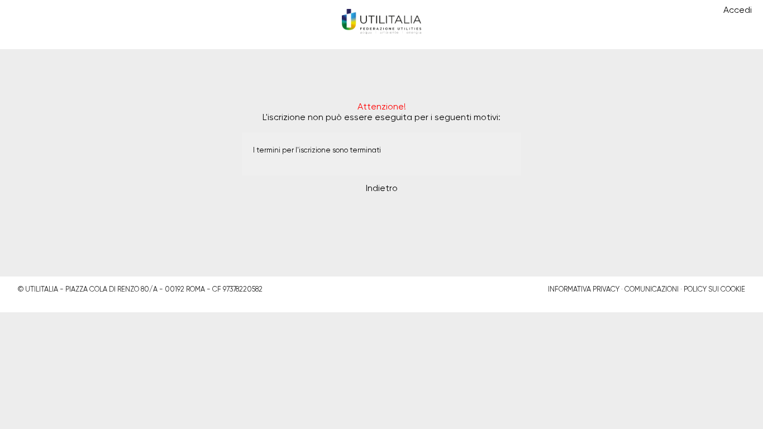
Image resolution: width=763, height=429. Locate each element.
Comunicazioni (651, 289)
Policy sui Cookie (714, 289)
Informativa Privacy (583, 289)
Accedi (737, 10)
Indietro (382, 188)
